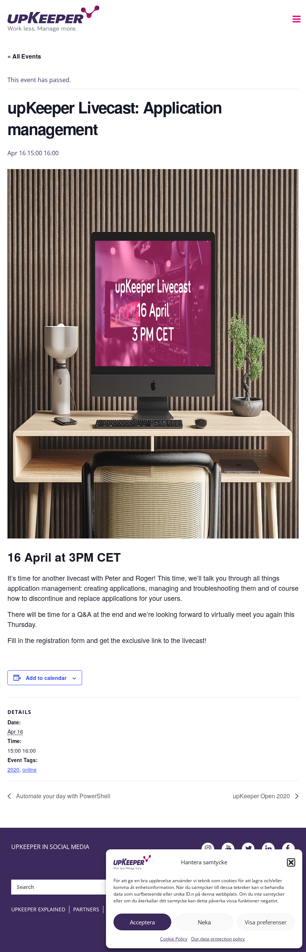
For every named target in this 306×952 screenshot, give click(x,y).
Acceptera (142, 922)
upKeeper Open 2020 (262, 796)
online (29, 769)
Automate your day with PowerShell (62, 796)
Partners (86, 909)
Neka (204, 922)
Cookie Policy (173, 939)
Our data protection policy (218, 939)
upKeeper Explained (38, 909)
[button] (291, 862)
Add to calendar (46, 677)
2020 (13, 769)
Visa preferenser (266, 922)
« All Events (24, 56)
